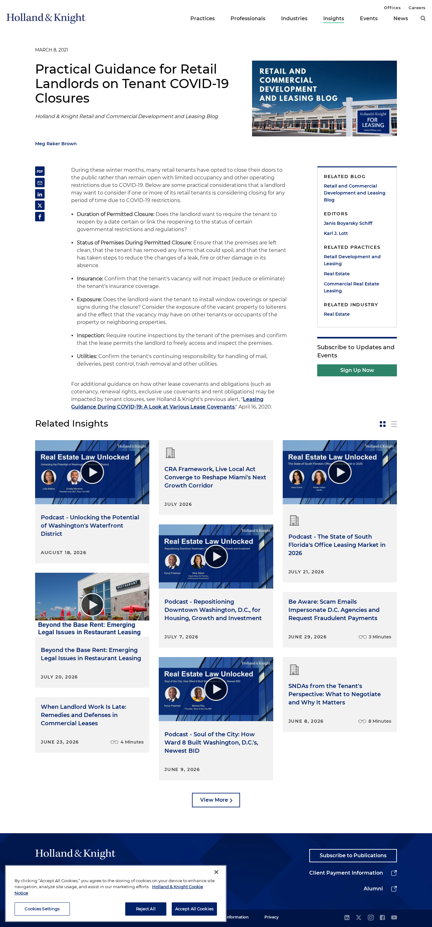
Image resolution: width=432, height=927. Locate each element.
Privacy (271, 917)
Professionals (248, 18)
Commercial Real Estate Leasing (351, 287)
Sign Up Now (357, 370)
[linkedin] (346, 918)
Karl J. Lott (336, 233)
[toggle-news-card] (383, 424)
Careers (417, 7)
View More (214, 800)
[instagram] (370, 918)
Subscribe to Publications (353, 855)
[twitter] (358, 918)
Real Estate (337, 274)
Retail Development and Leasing (352, 260)
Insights (333, 18)
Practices (202, 18)
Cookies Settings (42, 908)
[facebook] (382, 918)
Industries (294, 18)
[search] (423, 18)
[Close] (216, 872)
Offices (392, 7)
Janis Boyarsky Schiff (348, 223)
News (400, 18)
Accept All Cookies (194, 908)
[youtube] (394, 918)
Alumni (373, 889)
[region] (115, 893)
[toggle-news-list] (394, 424)
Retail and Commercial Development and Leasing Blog (355, 193)
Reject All (146, 908)
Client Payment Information (346, 873)
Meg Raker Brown (56, 144)
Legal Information (231, 917)
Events (369, 18)
